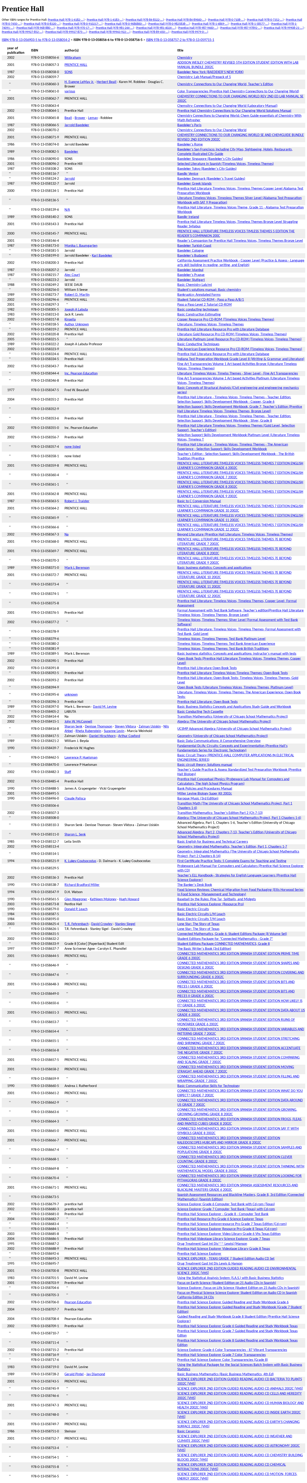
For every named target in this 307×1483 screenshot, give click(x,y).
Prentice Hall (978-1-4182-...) (66, 20)
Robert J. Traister (77, 501)
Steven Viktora (125, 726)
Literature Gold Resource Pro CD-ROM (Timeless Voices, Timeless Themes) (232, 334)
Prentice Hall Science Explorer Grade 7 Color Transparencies (221, 1355)
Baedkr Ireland (188, 217)
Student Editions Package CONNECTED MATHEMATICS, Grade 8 (223, 944)
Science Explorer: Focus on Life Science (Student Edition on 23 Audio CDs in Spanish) (238, 1288)
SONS (68, 72)
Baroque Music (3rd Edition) (197, 798)
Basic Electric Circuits (193, 909)
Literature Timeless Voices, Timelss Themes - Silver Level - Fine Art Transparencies (237, 373)
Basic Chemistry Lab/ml (194, 285)
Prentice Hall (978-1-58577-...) (250, 24)
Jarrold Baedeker (77, 125)
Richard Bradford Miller (82, 885)
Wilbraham (73, 58)
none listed (72, 447)
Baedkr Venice (187, 174)
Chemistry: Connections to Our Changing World (211, 130)
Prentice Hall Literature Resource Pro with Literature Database (223, 329)
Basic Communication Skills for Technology (208, 1086)
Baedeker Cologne (190, 251)
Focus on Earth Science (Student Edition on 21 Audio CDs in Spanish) (226, 1283)
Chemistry (184, 58)
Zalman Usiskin (150, 726)
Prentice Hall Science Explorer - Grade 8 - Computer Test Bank (222, 1214)
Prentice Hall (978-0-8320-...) (42, 24)
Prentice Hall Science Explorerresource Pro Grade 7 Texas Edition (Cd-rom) (232, 1224)
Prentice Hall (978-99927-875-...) (66, 32)
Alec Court (72, 275)
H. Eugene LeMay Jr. (79, 82)
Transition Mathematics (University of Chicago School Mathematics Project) (232, 717)
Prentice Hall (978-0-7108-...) (226, 20)
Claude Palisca (75, 798)
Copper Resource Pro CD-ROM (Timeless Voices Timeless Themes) (225, 319)
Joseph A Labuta (76, 309)
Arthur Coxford (129, 736)
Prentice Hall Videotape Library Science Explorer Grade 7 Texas (223, 1239)
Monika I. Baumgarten (81, 246)
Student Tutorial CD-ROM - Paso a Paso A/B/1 (210, 300)
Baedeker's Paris (189, 125)
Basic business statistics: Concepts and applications (214, 568)
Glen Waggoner (76, 899)
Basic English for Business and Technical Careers (212, 842)
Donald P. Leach (76, 909)
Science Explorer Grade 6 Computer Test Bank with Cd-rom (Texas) (226, 1204)
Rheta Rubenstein (88, 731)
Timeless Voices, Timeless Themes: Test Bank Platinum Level (221, 639)
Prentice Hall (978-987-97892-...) (241, 28)
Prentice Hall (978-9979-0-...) (189, 32)
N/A (67, 210)
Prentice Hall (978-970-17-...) (75, 28)
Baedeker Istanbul (190, 270)
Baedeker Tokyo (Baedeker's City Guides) (207, 169)
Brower (80, 118)
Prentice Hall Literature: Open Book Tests (207, 702)
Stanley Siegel (125, 924)
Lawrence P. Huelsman (81, 757)
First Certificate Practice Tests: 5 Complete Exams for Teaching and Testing (231, 861)
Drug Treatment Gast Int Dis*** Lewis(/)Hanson (212, 1244)
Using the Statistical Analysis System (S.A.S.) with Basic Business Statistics (230, 1278)
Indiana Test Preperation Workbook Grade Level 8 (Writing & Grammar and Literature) (240, 359)
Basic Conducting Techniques (198, 344)
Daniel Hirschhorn (102, 736)
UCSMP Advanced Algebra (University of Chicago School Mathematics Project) (234, 729)
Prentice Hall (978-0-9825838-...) (169, 24)
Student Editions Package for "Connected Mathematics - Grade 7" (225, 939)
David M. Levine (105, 707)
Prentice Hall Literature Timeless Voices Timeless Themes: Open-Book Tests (232, 673)
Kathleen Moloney (103, 899)
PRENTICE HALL (76, 65)
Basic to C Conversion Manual (199, 501)
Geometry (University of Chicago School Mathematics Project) (222, 736)
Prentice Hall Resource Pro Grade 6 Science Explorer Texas (220, 1219)
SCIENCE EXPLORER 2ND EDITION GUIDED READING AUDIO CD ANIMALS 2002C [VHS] (240, 1389)
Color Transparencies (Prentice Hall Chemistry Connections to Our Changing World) (238, 91)
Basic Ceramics (188, 1431)
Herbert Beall (106, 82)
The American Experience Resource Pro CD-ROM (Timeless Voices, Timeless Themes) (239, 349)
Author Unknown (77, 324)
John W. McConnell (78, 722)
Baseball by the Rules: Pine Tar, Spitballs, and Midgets (216, 899)
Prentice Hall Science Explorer (199, 1254)
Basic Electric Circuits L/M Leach (201, 914)
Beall (68, 118)
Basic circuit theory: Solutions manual (204, 765)
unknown (71, 695)
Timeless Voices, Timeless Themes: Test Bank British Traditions (223, 649)
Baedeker (71, 152)
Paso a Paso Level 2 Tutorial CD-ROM (204, 305)
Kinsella (70, 319)
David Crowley (101, 924)
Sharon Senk (73, 726)
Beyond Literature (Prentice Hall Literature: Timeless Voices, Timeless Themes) (235, 534)
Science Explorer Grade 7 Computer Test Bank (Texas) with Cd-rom (226, 1209)
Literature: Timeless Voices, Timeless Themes (210, 324)
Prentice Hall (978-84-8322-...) (145, 20)
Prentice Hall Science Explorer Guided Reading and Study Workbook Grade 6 (233, 1302)
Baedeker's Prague (191, 275)
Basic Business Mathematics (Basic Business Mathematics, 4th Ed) (225, 1374)
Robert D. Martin (77, 295)
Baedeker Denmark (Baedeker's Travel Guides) (211, 179)
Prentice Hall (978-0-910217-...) (82, 24)
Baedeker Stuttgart (191, 280)
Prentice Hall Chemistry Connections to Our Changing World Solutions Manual (234, 111)
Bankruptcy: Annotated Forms (198, 295)
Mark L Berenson (77, 568)
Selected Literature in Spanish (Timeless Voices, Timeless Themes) (225, 164)
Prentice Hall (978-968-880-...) (35, 28)
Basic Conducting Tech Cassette (200, 712)
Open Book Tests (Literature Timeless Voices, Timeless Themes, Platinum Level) (235, 687)
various (70, 91)
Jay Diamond (95, 1374)
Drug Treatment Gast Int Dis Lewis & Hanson (209, 1264)
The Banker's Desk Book (194, 885)
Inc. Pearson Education (81, 373)
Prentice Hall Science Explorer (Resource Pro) (210, 904)
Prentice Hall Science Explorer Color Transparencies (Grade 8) (222, 1360)
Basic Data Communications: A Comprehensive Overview (218, 741)
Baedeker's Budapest (192, 256)
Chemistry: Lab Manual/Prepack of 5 (204, 77)
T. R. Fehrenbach (77, 924)
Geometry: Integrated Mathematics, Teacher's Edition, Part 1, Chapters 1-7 (232, 847)
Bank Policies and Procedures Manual (204, 789)
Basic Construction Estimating (199, 314)
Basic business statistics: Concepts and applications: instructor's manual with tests (236, 654)
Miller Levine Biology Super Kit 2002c (204, 793)
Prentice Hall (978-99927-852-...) (22, 32)
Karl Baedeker (102, 256)
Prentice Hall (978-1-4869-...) (210, 24)
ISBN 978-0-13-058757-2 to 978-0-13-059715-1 (180, 40)
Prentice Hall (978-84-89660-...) (186, 20)
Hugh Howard (129, 899)
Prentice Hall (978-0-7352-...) (265, 20)
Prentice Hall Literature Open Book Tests (207, 668)
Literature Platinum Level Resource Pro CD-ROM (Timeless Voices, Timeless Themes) (239, 339)
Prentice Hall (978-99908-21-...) (284, 28)
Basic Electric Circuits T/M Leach (201, 919)
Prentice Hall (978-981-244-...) (115, 28)
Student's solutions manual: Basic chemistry (209, 290)
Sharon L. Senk (75, 834)
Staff (68, 772)
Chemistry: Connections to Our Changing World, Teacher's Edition (225, 84)
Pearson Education (78, 1302)
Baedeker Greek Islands (194, 184)
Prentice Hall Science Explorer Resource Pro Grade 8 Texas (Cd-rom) (227, 1229)
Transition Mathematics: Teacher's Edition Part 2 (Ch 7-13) (220, 813)
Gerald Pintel (74, 1374)
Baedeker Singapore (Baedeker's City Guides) (210, 159)
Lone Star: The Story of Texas (198, 924)
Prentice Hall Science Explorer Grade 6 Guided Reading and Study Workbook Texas (237, 1326)
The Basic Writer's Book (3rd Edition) (204, 949)
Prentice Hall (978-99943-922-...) (109, 32)
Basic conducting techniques (197, 309)
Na (67, 534)
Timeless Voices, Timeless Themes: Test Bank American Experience (226, 644)
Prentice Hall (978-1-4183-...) (105, 20)
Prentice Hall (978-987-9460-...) (198, 28)
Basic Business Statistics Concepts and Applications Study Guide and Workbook (234, 707)
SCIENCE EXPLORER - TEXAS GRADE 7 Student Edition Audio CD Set (225, 1259)
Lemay (93, 118)
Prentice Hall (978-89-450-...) (151, 32)
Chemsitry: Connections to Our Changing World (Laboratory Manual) (227, 106)
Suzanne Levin (114, 731)
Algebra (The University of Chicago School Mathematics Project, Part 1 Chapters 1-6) (239, 818)
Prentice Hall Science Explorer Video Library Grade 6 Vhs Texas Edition (228, 1234)
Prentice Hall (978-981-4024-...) (156, 28)
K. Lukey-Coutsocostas (80, 861)
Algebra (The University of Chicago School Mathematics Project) (224, 722)
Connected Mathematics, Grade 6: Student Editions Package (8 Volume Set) (232, 934)
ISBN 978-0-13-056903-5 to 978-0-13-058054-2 (36, 40)
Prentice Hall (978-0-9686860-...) (125, 24)
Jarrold (70, 179)
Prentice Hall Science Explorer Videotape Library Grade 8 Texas (223, 1249)
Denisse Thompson (98, 726)
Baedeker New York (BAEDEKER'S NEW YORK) (210, 72)
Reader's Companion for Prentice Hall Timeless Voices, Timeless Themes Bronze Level (240, 241)
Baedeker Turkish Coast (194, 246)
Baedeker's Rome (190, 144)
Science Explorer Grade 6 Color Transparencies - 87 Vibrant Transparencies (232, 1350)
